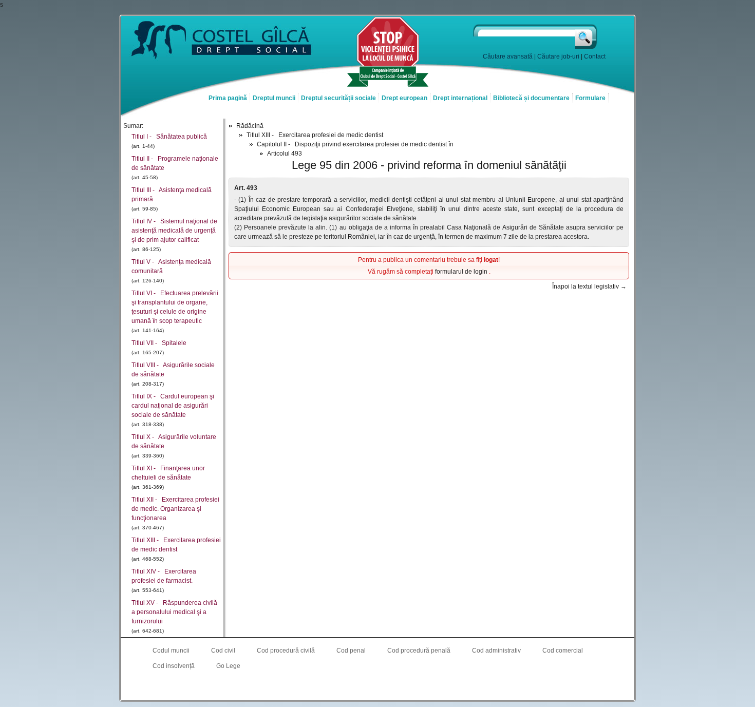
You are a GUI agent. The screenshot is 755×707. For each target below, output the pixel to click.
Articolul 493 (284, 153)
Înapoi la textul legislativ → (589, 286)
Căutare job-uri (558, 56)
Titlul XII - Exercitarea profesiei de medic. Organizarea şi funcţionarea (175, 509)
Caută (586, 36)
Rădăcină (249, 125)
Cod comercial (562, 650)
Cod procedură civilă (286, 650)
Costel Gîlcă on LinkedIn (377, 687)
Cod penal (351, 650)
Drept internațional (460, 98)
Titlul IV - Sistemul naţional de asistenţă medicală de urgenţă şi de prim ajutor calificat (174, 230)
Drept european (404, 98)
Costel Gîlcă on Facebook (357, 687)
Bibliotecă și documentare (531, 98)
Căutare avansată (508, 56)
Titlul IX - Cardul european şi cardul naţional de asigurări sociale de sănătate (172, 405)
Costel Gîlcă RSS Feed (398, 687)
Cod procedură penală (418, 650)
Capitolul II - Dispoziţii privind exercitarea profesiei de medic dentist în (355, 144)
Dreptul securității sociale (338, 98)
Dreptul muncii (274, 98)
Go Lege (228, 666)
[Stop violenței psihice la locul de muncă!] (388, 85)
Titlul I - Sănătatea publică (169, 136)
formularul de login (462, 271)
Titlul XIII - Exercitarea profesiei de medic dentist (315, 135)
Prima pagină (228, 98)
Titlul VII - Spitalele (158, 343)
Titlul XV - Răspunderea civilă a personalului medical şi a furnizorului (174, 612)
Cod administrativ (496, 650)
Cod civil (223, 650)
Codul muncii (171, 650)
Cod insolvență (174, 666)
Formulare (590, 98)
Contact (595, 56)
